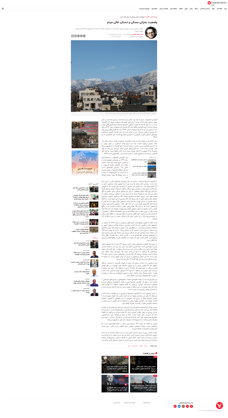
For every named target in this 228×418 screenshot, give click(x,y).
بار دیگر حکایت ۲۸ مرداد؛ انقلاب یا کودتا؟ (80, 292)
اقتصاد (180, 9)
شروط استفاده (146, 403)
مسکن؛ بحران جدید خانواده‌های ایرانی (139, 161)
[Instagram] (183, 406)
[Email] (75, 36)
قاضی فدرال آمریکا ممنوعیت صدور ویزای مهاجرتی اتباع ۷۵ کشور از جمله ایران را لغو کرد (81, 197)
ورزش (186, 9)
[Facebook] (84, 36)
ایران (225, 9)
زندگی (191, 9)
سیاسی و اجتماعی (205, 9)
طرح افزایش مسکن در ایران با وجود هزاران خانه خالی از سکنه (139, 174)
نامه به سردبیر (116, 403)
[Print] (72, 36)
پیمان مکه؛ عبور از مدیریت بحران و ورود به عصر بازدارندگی (80, 263)
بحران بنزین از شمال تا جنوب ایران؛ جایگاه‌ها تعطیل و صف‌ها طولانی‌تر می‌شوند (116, 369)
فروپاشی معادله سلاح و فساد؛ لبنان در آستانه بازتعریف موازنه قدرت (81, 283)
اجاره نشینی (134, 346)
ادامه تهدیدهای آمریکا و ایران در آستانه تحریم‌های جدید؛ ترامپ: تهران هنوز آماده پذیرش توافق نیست (80, 214)
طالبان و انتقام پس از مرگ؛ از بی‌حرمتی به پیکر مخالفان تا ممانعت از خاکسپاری (81, 205)
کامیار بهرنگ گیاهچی (137, 34)
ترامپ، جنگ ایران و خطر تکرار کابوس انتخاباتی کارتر (81, 189)
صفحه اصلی (153, 17)
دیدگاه (196, 9)
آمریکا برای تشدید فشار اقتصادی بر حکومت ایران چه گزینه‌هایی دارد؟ (117, 389)
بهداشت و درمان (163, 9)
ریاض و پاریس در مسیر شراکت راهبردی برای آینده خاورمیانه (80, 223)
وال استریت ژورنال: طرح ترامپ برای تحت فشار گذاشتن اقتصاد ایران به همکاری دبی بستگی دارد (144, 388)
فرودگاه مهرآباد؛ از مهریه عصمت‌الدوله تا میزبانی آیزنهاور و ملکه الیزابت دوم (80, 231)
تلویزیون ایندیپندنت (144, 9)
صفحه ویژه (154, 9)
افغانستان (219, 9)
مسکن (145, 346)
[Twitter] (78, 36)
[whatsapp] (175, 406)
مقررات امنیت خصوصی (129, 403)
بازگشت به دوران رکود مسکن (140, 166)
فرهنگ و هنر (173, 9)
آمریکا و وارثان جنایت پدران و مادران (81, 273)
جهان (213, 9)
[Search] (3, 8)
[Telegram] (179, 406)
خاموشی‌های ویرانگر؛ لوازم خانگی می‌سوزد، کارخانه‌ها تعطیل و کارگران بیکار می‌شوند (144, 369)
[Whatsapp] (81, 36)
